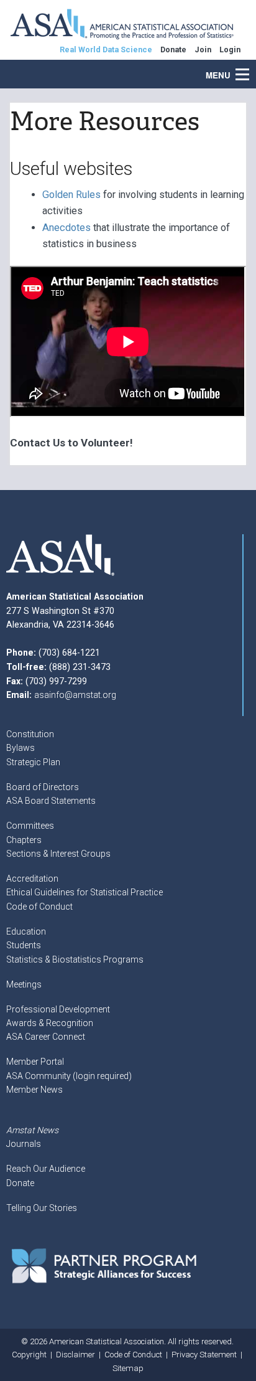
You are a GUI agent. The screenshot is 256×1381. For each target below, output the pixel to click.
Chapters (24, 840)
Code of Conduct (39, 907)
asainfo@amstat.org (75, 695)
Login (229, 49)
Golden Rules (71, 194)
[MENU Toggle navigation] (249, 68)
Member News (34, 1090)
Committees (30, 826)
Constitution (30, 734)
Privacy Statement (204, 1354)
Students (23, 945)
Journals (23, 1144)
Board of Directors (42, 787)
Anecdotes (66, 227)
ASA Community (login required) (69, 1076)
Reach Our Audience (45, 1169)
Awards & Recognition (49, 1023)
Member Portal (35, 1062)
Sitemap (128, 1368)
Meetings (24, 984)
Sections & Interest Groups (58, 854)
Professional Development (58, 1009)
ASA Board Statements (51, 801)
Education (26, 931)
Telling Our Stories (41, 1208)
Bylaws (20, 748)
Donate (20, 1183)
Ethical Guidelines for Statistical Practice (84, 892)
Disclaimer (75, 1354)
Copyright (29, 1354)
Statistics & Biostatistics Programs (75, 959)
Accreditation (32, 879)
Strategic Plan (33, 762)
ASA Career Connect (45, 1037)
